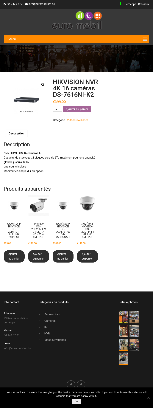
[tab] (16, 133)
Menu (12, 39)
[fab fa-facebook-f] (120, 4)
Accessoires (52, 314)
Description (16, 133)
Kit (46, 327)
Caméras (50, 320)
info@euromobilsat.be (42, 3)
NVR (47, 333)
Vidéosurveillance (77, 120)
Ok (76, 401)
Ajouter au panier (76, 109)
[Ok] (148, 398)
